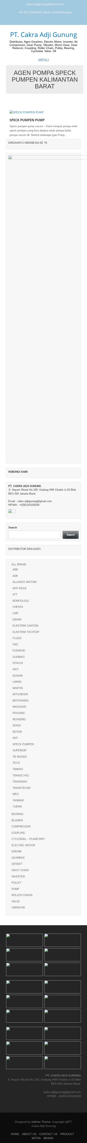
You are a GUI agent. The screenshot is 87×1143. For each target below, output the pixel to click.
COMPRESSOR (21, 826)
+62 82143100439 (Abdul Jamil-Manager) (45, 12)
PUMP (15, 889)
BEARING (17, 814)
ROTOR (17, 731)
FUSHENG (19, 650)
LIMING (17, 681)
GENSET (17, 863)
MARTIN (18, 688)
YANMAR (18, 800)
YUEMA (17, 806)
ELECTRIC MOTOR (23, 845)
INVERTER (18, 876)
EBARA (17, 619)
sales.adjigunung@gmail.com (45, 4)
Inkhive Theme (41, 1121)
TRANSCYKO (21, 775)
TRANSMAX (20, 781)
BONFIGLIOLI (21, 600)
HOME (15, 1134)
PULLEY (17, 882)
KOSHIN (18, 675)
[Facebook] (39, 20)
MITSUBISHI (20, 694)
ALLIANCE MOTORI (25, 582)
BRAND (48, 1138)
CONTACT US (48, 1134)
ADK (15, 575)
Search (12, 527)
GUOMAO (18, 656)
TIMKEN (18, 769)
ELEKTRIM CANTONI (25, 625)
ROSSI (17, 725)
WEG (16, 794)
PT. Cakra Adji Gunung (43, 34)
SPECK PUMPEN (23, 744)
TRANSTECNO (22, 787)
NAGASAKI (19, 706)
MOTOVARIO (21, 700)
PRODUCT (67, 1134)
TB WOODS (20, 756)
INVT (16, 669)
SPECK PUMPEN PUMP (27, 120)
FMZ (15, 644)
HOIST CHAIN (20, 870)
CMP (15, 613)
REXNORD (19, 719)
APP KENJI (20, 588)
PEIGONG (19, 713)
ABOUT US (29, 1134)
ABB (15, 569)
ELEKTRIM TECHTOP (26, 632)
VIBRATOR (18, 907)
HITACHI (18, 663)
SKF (15, 737)
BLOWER (17, 820)
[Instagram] (44, 20)
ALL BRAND (19, 564)
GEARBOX (18, 857)
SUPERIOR (19, 750)
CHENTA (18, 606)
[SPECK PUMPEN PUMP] (27, 112)
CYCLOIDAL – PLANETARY (28, 839)
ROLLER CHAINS (22, 895)
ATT (15, 594)
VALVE (16, 901)
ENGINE (17, 851)
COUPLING (18, 832)
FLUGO (17, 638)
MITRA (36, 1138)
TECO (16, 762)
